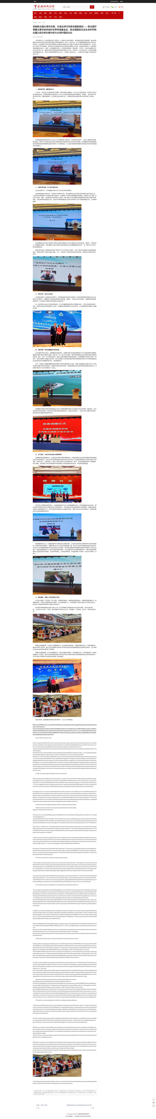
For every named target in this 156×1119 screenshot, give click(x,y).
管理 (50, 13)
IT (119, 13)
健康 (75, 13)
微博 (122, 7)
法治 (85, 13)
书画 (45, 17)
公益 (70, 13)
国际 (45, 13)
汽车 (55, 17)
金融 (35, 17)
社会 (90, 13)
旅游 (60, 17)
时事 (40, 13)
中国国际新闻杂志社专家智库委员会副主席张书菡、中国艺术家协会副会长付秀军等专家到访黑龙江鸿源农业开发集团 (80, 1105)
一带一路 (113, 13)
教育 (80, 13)
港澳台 (96, 13)
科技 (65, 13)
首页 (35, 1)
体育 (102, 13)
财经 (60, 13)
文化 (55, 13)
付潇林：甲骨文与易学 (41, 1105)
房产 (50, 17)
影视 (40, 17)
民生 (107, 13)
